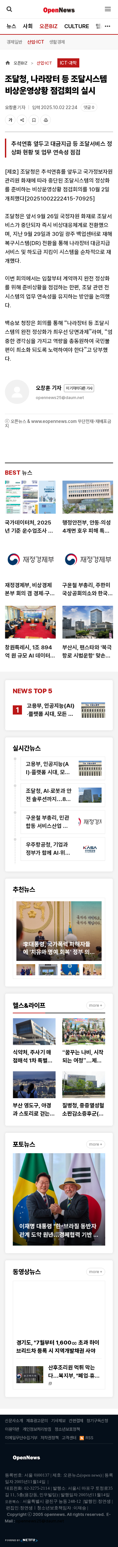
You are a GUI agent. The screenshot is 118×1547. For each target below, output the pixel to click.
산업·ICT (35, 42)
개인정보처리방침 (37, 1429)
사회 (28, 26)
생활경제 (57, 42)
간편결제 (76, 1420)
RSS (89, 1437)
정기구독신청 (97, 1420)
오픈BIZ (48, 26)
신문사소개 (14, 1420)
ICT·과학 (68, 63)
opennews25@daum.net (60, 397)
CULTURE (76, 26)
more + (95, 1005)
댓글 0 (89, 107)
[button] (21, 933)
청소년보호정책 (67, 1429)
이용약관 (12, 1429)
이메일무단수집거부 (21, 1437)
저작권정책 (50, 1437)
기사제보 (58, 1420)
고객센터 (69, 1437)
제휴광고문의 (37, 1420)
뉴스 (11, 26)
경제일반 (14, 42)
